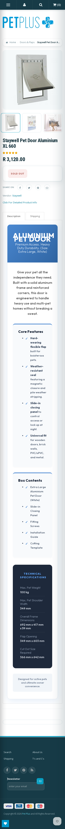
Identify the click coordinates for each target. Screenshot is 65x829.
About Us (37, 752)
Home (13, 42)
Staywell (16, 195)
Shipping (8, 758)
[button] (10, 152)
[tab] (14, 216)
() (58, 5)
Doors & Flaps (27, 42)
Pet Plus (26, 813)
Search (7, 752)
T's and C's (38, 758)
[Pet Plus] (28, 22)
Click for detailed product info (20, 202)
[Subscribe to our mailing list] (40, 781)
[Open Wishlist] (5, 823)
